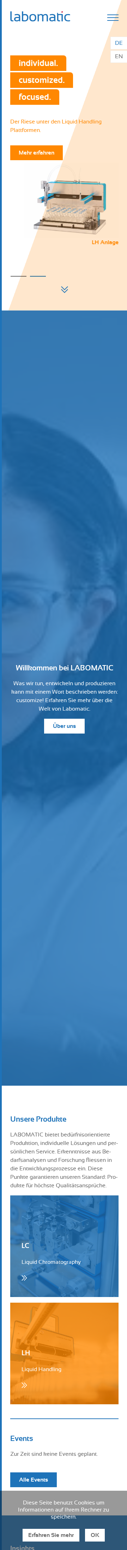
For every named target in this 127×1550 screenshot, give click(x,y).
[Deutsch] (118, 43)
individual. (38, 63)
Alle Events (33, 1480)
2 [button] (38, 276)
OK (95, 1535)
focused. (35, 97)
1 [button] (18, 276)
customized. (42, 80)
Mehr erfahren (36, 153)
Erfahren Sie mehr (51, 1535)
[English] (118, 56)
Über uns (64, 726)
